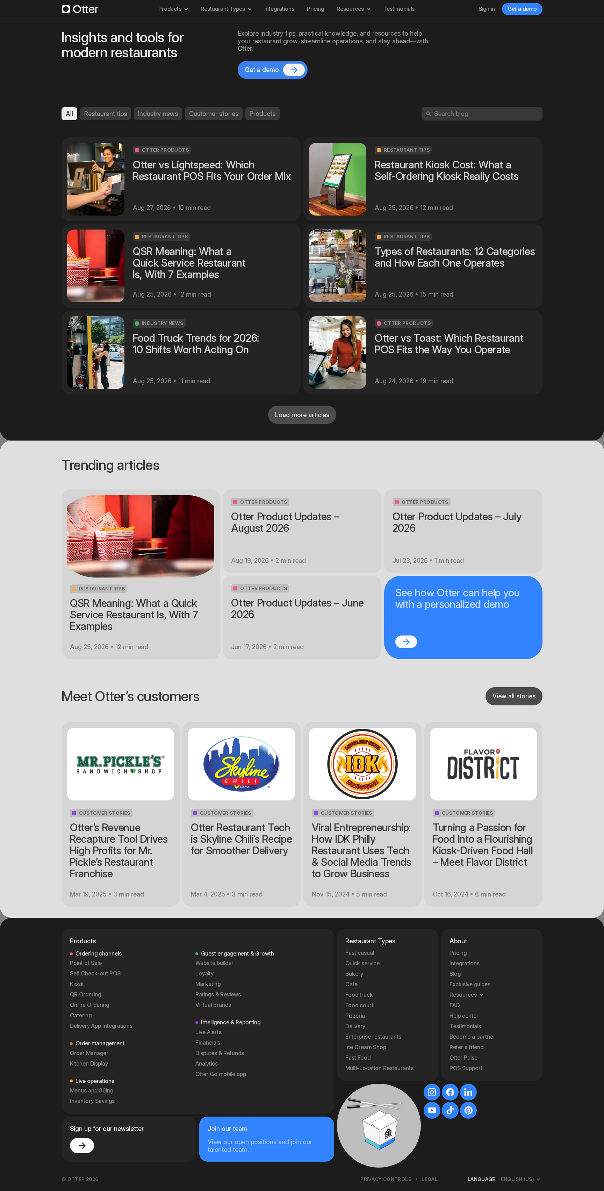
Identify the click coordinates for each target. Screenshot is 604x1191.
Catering (81, 1015)
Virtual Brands (213, 1005)
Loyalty (204, 973)
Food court (359, 1005)
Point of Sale (86, 963)
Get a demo (522, 9)
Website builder (214, 963)
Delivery (355, 1026)
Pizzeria (355, 1015)
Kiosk (77, 984)
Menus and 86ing (91, 1090)
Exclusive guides (470, 984)
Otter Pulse (463, 1057)
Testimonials (399, 9)
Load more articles (302, 415)
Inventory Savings (92, 1101)
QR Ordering (85, 994)
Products (169, 9)
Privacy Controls (385, 1179)
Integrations (279, 9)
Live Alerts (208, 1032)
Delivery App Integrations (101, 1026)
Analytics (206, 1063)
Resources (350, 9)
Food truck (359, 995)
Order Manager (89, 1053)
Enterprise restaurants (373, 1036)
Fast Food (358, 1057)
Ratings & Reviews (218, 994)
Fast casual (359, 953)
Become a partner (472, 1036)
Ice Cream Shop (365, 1047)
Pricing (315, 9)
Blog (455, 974)
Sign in (487, 9)
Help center (464, 1015)
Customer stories (213, 113)
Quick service (362, 963)
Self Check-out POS (95, 973)
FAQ (455, 1005)
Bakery (354, 974)
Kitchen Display (89, 1063)
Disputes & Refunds (219, 1053)
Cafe (351, 984)
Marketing (208, 984)
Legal (430, 1179)
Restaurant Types (223, 9)
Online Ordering (89, 1005)
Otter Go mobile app (220, 1074)
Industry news (158, 113)
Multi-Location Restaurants (379, 1068)
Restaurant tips (105, 113)
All (69, 113)
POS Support (466, 1068)
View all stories (513, 696)
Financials (207, 1042)
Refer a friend (466, 1047)
